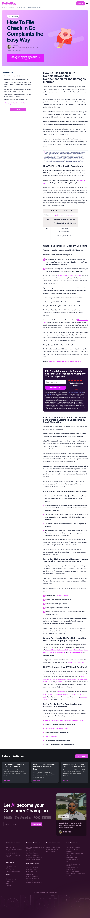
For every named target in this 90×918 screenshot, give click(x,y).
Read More (7, 780)
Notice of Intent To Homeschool (75, 873)
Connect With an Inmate (73, 847)
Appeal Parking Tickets (53, 847)
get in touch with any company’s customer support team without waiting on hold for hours (65, 679)
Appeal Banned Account (33, 859)
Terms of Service (11, 879)
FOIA (67, 862)
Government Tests (71, 857)
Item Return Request (32, 853)
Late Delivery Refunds (32, 851)
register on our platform (76, 662)
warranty (61, 691)
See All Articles (81, 756)
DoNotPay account (61, 595)
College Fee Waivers (32, 876)
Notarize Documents (72, 859)
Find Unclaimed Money (32, 872)
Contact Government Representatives (72, 868)
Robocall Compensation (13, 871)
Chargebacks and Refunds (34, 857)
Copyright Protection (52, 849)
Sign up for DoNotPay (55, 387)
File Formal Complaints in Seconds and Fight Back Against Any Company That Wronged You (25, 57)
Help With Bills (30, 874)
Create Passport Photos (73, 871)
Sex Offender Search (72, 876)
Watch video (63, 816)
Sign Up (80, 3)
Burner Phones (10, 847)
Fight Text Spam (11, 869)
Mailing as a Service (72, 849)
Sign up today (36, 824)
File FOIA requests (51, 737)
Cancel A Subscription (32, 855)
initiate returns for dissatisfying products (56, 694)
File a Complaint (13, 16)
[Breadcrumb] (2, 7)
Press (7, 883)
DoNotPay (9, 3)
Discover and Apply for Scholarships (32, 879)
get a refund (59, 682)
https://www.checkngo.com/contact (64, 215)
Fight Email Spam (11, 866)
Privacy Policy (48, 394)
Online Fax (69, 851)
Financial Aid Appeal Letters (34, 882)
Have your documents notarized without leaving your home (64, 720)
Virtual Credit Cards (11, 853)
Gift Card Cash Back (32, 867)
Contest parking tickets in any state (56, 728)
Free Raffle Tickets (31, 869)
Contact (8, 885)
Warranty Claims (10, 859)
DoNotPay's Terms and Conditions (75, 392)
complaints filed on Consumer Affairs (69, 275)
